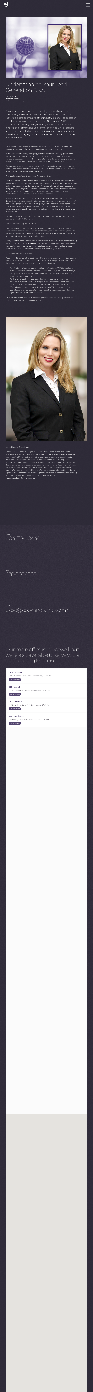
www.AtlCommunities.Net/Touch (32, 300)
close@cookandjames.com (37, 610)
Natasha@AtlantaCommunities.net (20, 478)
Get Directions (15, 679)
